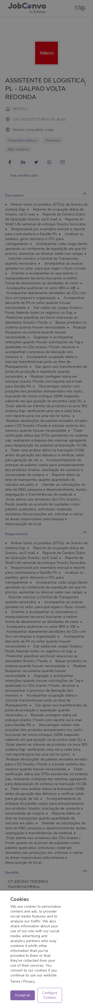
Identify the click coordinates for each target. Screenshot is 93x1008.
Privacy (29, 981)
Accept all (22, 995)
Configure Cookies (49, 995)
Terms (15, 981)
